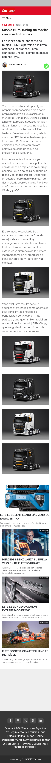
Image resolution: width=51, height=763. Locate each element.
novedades (8, 25)
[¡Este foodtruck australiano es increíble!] (25, 634)
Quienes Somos (11, 744)
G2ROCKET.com (31, 759)
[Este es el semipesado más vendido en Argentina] (25, 498)
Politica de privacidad (24, 747)
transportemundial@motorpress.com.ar (26, 739)
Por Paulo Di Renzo (17, 64)
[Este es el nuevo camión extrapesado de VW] (25, 590)
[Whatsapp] (46, 66)
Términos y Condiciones (33, 744)
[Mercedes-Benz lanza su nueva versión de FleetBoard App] (25, 542)
